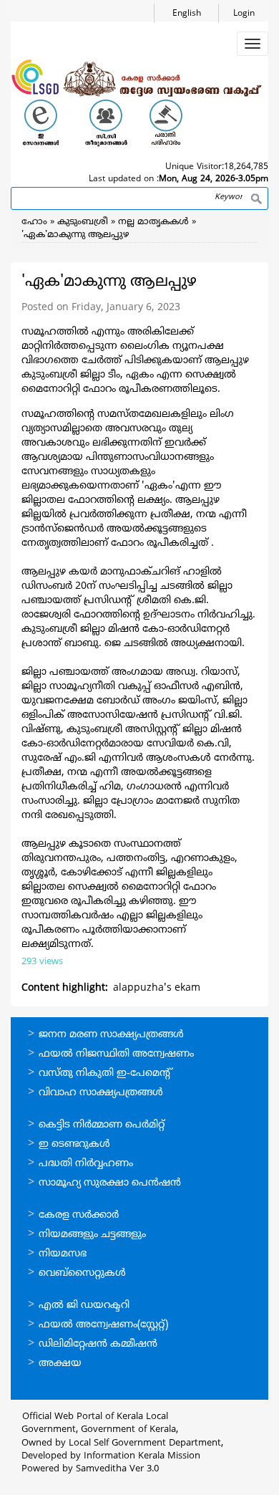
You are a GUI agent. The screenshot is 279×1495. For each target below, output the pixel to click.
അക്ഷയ (60, 1363)
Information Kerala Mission (142, 1456)
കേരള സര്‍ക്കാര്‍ (79, 1215)
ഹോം (34, 222)
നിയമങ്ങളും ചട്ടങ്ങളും (92, 1235)
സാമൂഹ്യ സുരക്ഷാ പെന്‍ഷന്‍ (110, 1183)
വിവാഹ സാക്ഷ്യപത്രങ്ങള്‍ (101, 1093)
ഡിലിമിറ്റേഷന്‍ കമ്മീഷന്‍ (98, 1344)
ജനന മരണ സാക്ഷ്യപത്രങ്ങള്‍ (111, 1035)
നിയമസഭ (63, 1254)
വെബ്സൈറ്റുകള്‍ (82, 1273)
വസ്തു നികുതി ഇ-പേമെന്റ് (105, 1073)
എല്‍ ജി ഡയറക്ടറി (84, 1305)
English (186, 14)
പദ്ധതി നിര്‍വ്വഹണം (86, 1164)
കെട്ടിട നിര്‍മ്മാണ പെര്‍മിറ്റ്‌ (102, 1125)
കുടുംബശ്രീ (82, 222)
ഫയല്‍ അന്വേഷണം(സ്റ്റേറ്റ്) (103, 1325)
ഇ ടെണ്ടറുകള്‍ (74, 1144)
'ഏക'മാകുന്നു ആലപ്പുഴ (75, 235)
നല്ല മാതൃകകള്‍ (153, 222)
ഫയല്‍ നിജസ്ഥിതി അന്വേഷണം (116, 1054)
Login (244, 14)
